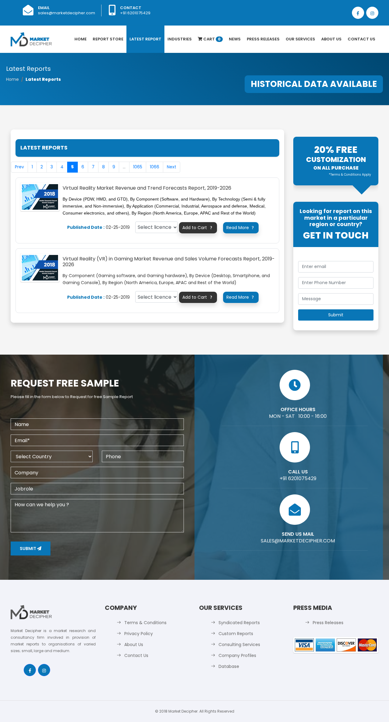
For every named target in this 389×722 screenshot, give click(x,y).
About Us (331, 39)
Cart (211, 39)
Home (80, 39)
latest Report (145, 39)
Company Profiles (237, 655)
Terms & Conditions (145, 623)
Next (171, 167)
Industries (179, 39)
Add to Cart (197, 228)
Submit (28, 548)
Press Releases (263, 39)
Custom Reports (236, 634)
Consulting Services (239, 644)
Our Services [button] (300, 39)
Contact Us (361, 39)
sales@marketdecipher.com (66, 13)
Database (229, 666)
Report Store (108, 39)
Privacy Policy (138, 634)
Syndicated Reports (239, 623)
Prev (19, 167)
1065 (137, 167)
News (235, 39)
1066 (154, 167)
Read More (240, 228)
